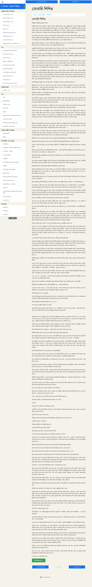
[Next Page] (16, 218)
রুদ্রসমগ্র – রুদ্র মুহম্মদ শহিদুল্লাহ (11, 6)
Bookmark (37, 560)
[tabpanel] (59, 290)
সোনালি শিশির (49, 15)
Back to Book (59, 567)
